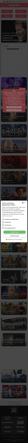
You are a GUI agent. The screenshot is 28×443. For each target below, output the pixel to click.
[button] (14, 239)
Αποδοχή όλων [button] (15, 232)
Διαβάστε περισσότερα (7, 216)
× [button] (24, 202)
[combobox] (23, 202)
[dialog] (14, 221)
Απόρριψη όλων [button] (14, 236)
